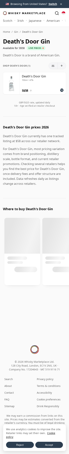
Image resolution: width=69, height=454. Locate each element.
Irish (20, 21)
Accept (49, 444)
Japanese (35, 21)
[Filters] (53, 66)
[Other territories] (63, 13)
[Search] (57, 13)
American (53, 21)
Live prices (35, 48)
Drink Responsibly (48, 406)
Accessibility (44, 392)
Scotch (7, 21)
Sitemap (9, 406)
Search (8, 379)
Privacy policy (45, 379)
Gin (16, 31)
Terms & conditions (49, 386)
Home (6, 31)
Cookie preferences (49, 399)
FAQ (6, 399)
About (8, 386)
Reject (20, 444)
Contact (9, 392)
